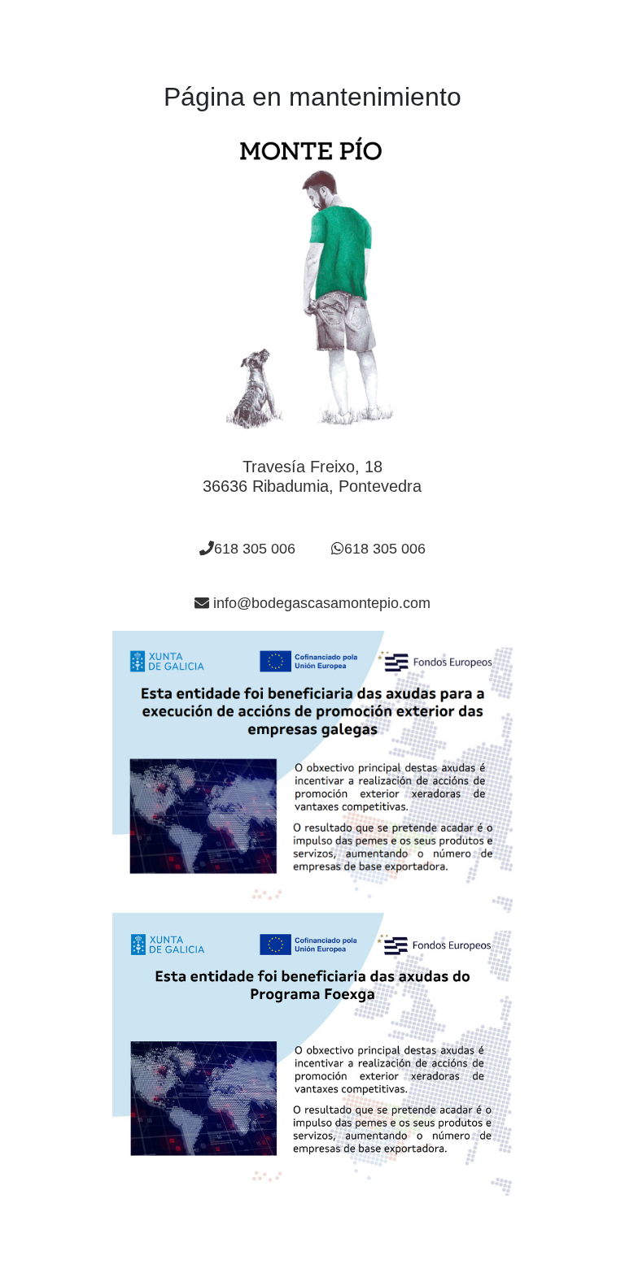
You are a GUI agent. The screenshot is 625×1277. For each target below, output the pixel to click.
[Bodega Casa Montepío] (312, 284)
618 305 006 (254, 549)
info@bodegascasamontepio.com (320, 603)
